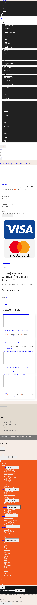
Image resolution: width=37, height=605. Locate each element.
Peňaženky (4, 507)
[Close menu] (0, 461)
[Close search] (2, 587)
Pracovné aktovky (7, 40)
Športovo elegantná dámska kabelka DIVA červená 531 (17, 367)
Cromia (5, 108)
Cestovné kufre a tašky (8, 76)
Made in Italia (7, 543)
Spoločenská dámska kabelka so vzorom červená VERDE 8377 (19, 330)
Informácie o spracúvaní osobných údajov (10, 424)
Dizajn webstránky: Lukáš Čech (13, 436)
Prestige (5, 134)
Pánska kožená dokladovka (8, 73)
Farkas (5, 116)
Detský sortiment (6, 64)
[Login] (18, 153)
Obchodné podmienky (6, 421)
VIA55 (5, 141)
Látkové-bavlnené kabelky (9, 35)
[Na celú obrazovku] (6, 457)
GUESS (5, 122)
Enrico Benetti (6, 115)
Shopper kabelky (7, 43)
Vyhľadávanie (20, 590)
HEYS (5, 123)
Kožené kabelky (6, 56)
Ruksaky (6, 42)
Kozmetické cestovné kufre (8, 77)
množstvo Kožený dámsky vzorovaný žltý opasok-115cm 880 (13, 213)
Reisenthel (5, 136)
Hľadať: (1, 590)
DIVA (4, 112)
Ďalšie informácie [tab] (6, 263)
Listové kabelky (7, 36)
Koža (6, 304)
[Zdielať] (10, 457)
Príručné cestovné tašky (8, 81)
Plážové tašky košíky (8, 39)
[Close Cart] (2, 449)
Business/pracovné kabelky (9, 25)
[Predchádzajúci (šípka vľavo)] (2, 459)
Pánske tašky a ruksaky (8, 50)
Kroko (5, 127)
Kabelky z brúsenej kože (9, 47)
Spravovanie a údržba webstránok (25, 436)
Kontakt (4, 11)
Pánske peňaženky (7, 70)
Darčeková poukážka (6, 575)
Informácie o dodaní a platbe (7, 422)
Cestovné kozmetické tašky (8, 84)
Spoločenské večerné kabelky (10, 485)
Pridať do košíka (7, 215)
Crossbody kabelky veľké (9, 28)
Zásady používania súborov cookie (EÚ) (10, 430)
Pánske (3, 489)
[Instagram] (2, 13)
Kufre (3, 516)
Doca (6, 345)
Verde (5, 140)
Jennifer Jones (6, 126)
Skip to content (3, 0)
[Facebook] (1, 13)
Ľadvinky (6, 29)
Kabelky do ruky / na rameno (10, 32)
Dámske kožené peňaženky (8, 67)
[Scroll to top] (1, 455)
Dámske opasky (6, 87)
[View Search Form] (1, 15)
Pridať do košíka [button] (9, 348)
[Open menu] (1, 159)
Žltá (6, 297)
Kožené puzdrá (6, 95)
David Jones (6, 109)
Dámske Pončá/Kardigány (8, 90)
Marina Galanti (6, 130)
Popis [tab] (4, 261)
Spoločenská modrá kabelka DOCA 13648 (14, 342)
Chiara (5, 104)
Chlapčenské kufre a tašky (8, 63)
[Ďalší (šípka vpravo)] (6, 459)
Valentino (5, 133)
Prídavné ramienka (7, 98)
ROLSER (5, 137)
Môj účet (4, 425)
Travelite (5, 119)
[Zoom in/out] (2, 457)
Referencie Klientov (3, 582)
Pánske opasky (7, 533)
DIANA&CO (6, 111)
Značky (3, 540)
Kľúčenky (5, 97)
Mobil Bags (6, 46)
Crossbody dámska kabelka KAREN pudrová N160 (16, 391)
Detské (3, 500)
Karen (5, 105)
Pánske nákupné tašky (9, 498)
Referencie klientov (6, 9)
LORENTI (5, 129)
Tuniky (5, 91)
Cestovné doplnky (7, 80)
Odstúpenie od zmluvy (6, 432)
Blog (4, 8)
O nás (4, 7)
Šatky (5, 94)
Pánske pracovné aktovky (8, 54)
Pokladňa (4, 5)
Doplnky (4, 527)
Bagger (5, 101)
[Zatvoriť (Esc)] (15, 457)
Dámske (6, 300)
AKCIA (3, 22)
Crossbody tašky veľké (8, 53)
